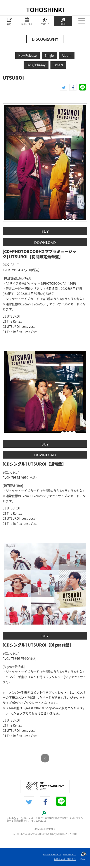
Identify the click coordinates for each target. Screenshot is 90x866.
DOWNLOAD (45, 242)
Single (49, 55)
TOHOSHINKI (45, 10)
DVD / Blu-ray (36, 65)
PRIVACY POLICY (52, 854)
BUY (45, 231)
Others (58, 65)
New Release (27, 55)
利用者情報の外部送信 (65, 859)
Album (66, 55)
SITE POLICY (69, 854)
